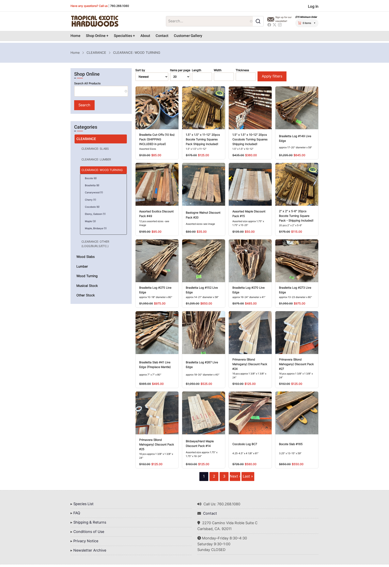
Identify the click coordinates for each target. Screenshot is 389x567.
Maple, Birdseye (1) (96, 228)
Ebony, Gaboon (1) (95, 213)
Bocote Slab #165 (291, 444)
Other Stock (85, 295)
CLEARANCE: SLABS (95, 148)
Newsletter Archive (89, 550)
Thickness (242, 70)
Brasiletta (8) (92, 185)
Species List (83, 504)
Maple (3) (90, 221)
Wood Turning (87, 276)
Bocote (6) (91, 178)
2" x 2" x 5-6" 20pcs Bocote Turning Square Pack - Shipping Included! (296, 215)
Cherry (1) (90, 199)
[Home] (95, 21)
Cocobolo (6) (92, 206)
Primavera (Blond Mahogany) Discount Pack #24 (249, 364)
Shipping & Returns (89, 522)
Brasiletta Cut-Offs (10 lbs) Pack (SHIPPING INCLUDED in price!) (157, 139)
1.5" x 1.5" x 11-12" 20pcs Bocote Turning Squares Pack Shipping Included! (203, 139)
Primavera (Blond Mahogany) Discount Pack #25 (156, 444)
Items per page (180, 70)
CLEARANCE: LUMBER (96, 159)
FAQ (76, 513)
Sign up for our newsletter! (283, 19)
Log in (313, 6)
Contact (162, 36)
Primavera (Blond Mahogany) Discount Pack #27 (296, 364)
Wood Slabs (85, 257)
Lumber (82, 266)
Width (217, 70)
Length (196, 70)
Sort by (140, 70)
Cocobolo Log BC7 (244, 444)
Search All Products (87, 83)
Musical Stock (87, 286)
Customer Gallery (188, 36)
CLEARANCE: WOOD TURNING (102, 170)
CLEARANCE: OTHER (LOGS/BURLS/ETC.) (95, 244)
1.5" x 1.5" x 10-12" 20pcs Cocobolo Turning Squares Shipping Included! (249, 139)
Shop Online (96, 36)
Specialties (123, 36)
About (145, 36)
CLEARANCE (96, 53)
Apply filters (272, 76)
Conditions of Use (88, 531)
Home (75, 36)
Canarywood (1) (94, 192)
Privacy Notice (85, 541)
